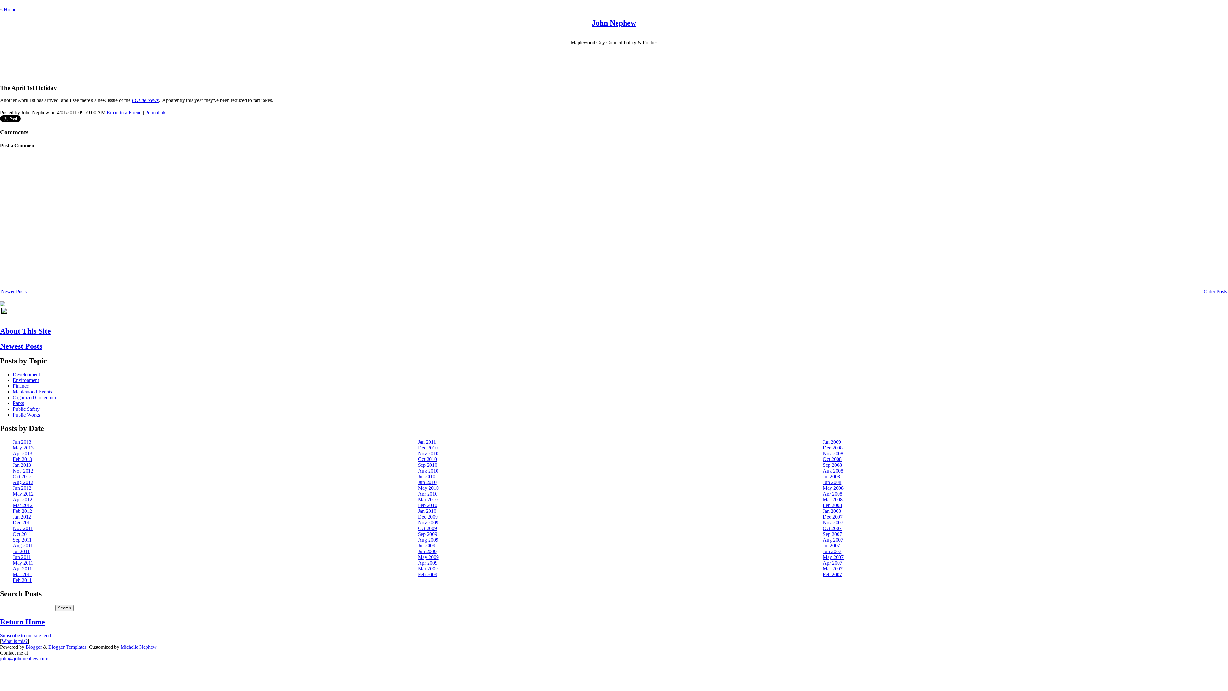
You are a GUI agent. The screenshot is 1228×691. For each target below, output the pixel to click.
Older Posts (1215, 291)
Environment (26, 380)
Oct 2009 (427, 528)
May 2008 (833, 488)
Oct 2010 (427, 459)
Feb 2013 (22, 459)
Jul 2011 (21, 551)
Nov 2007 (833, 522)
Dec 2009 (428, 517)
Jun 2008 (832, 482)
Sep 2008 (832, 465)
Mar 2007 (833, 568)
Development (26, 374)
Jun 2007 (832, 551)
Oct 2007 (832, 528)
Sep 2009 (427, 534)
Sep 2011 (22, 540)
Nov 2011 (23, 528)
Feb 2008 (832, 505)
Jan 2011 (427, 442)
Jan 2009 (832, 442)
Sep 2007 (832, 534)
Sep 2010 (427, 465)
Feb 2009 (427, 574)
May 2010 (428, 488)
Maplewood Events (32, 391)
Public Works (26, 414)
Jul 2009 (426, 545)
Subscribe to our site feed (25, 635)
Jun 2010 (427, 482)
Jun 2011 (22, 557)
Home (10, 9)
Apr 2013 (22, 453)
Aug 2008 (833, 470)
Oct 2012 (22, 476)
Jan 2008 (832, 511)
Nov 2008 (833, 453)
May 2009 (428, 557)
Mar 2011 (22, 574)
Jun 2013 (22, 442)
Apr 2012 (22, 499)
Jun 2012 (22, 488)
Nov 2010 (428, 453)
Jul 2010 (426, 476)
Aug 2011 (23, 545)
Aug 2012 (23, 482)
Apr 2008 (832, 493)
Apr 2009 (427, 563)
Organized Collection (34, 397)
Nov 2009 (428, 522)
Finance (21, 386)
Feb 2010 (427, 505)
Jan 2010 (427, 511)
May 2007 (833, 557)
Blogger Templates (67, 647)
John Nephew (614, 23)
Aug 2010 (428, 470)
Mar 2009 (428, 568)
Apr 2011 (22, 568)
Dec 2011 (22, 522)
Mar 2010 (428, 499)
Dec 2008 (833, 447)
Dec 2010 (428, 447)
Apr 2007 (832, 563)
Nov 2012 (23, 470)
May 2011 (23, 563)
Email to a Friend (124, 112)
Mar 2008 (833, 499)
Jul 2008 (831, 476)
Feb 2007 (832, 574)
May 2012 (23, 493)
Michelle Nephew (138, 647)
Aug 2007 (833, 540)
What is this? (15, 641)
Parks (18, 403)
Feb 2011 (22, 580)
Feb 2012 (22, 511)
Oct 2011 (22, 534)
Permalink (155, 112)
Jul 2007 (831, 545)
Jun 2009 (427, 551)
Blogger (34, 647)
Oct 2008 (832, 459)
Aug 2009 (428, 540)
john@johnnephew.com (24, 658)
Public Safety (26, 409)
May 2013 (23, 447)
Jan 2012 (22, 517)
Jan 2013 (22, 465)
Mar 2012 (23, 505)
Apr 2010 (427, 493)
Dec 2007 (833, 517)
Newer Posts (14, 291)
